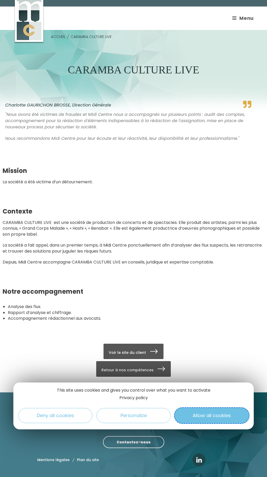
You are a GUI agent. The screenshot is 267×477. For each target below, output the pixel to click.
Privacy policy (133, 398)
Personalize (133, 415)
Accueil (58, 36)
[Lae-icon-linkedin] (198, 459)
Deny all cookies (55, 415)
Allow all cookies (212, 415)
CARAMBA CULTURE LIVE (91, 36)
